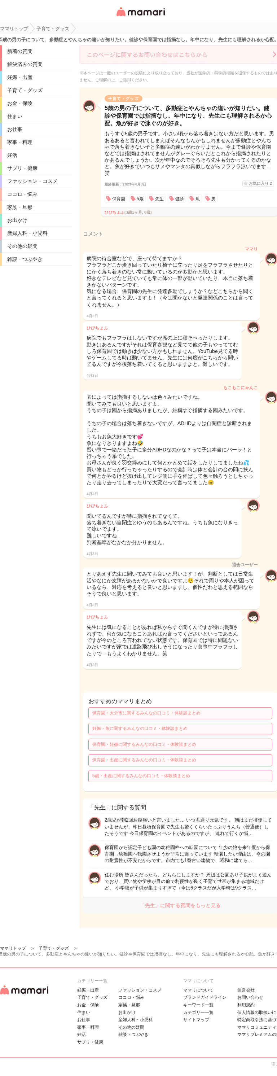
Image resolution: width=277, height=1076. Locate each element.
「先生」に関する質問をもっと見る (180, 905)
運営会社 (246, 990)
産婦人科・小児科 (27, 233)
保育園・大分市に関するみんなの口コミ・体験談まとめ (146, 713)
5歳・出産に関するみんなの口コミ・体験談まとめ (141, 775)
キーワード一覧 (198, 1004)
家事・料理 (19, 142)
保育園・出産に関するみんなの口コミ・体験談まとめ (144, 759)
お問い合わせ (250, 997)
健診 (179, 198)
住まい (14, 116)
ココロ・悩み (22, 194)
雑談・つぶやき (25, 259)
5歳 (140, 198)
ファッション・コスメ (32, 181)
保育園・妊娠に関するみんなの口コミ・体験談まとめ (144, 744)
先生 (159, 198)
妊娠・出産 (19, 77)
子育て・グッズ (25, 90)
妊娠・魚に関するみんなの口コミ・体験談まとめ (140, 728)
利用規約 (246, 1004)
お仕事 (14, 129)
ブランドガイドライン (205, 997)
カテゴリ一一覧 (198, 1012)
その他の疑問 (22, 246)
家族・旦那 (19, 207)
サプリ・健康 (22, 168)
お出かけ (17, 220)
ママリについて (198, 990)
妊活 (12, 155)
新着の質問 (19, 51)
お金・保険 (19, 103)
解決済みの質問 (25, 64)
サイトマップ (196, 1019)
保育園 (118, 198)
